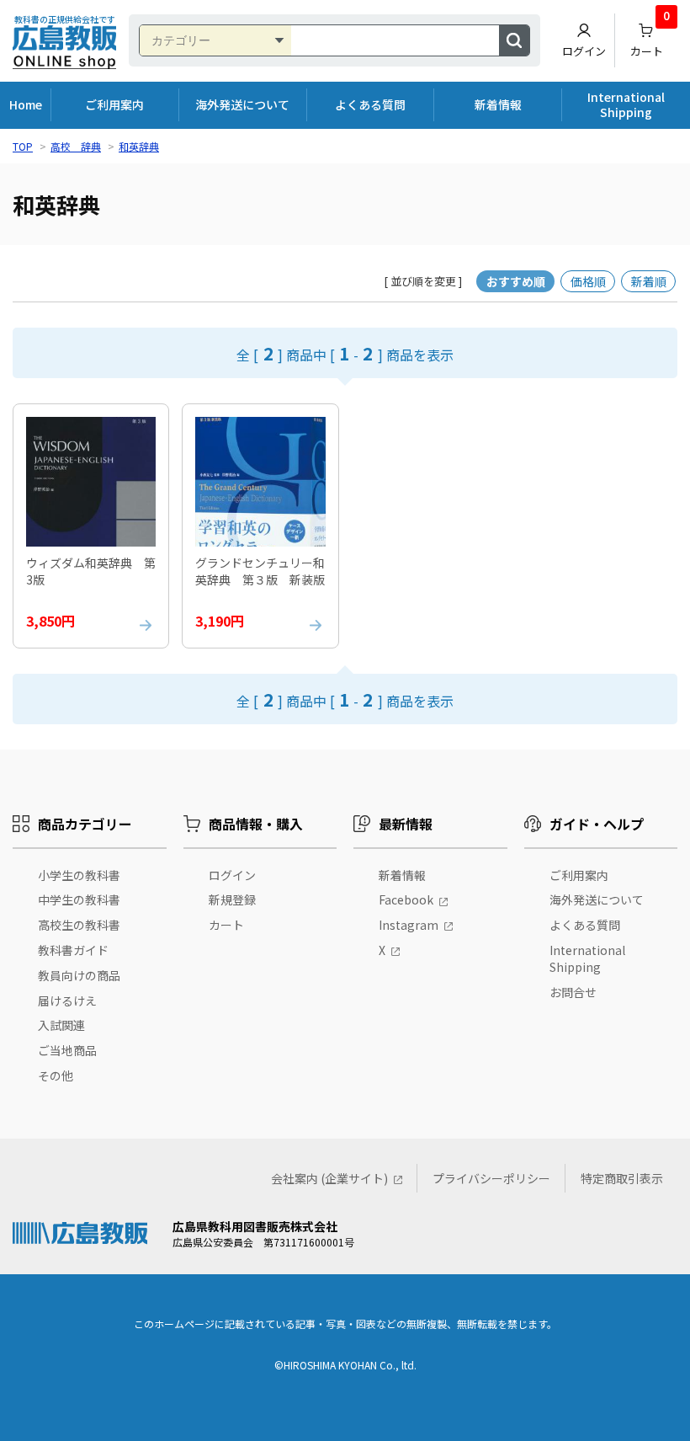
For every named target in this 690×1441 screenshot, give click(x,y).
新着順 (648, 281)
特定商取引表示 (622, 1178)
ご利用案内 (114, 104)
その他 (55, 1075)
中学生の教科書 (79, 899)
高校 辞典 (75, 146)
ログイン (584, 51)
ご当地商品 (67, 1050)
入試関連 (61, 1025)
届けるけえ (67, 1000)
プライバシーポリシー (491, 1178)
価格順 (588, 281)
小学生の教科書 (79, 875)
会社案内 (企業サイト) (329, 1178)
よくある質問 (370, 104)
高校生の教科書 (79, 924)
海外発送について (242, 104)
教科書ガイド (73, 950)
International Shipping (626, 104)
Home (25, 104)
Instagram (408, 924)
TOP (23, 146)
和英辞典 (139, 146)
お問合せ (573, 992)
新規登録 (232, 899)
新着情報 (498, 104)
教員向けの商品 (79, 975)
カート (650, 36)
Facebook (406, 899)
